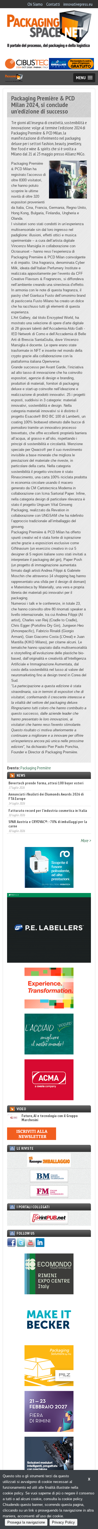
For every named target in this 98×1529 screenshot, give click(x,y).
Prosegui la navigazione (26, 1522)
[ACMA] (49, 1098)
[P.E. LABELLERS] (49, 961)
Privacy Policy (63, 1522)
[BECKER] (49, 1338)
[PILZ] (49, 1384)
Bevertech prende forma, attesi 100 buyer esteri (45, 783)
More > (86, 840)
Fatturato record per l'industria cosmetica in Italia (47, 810)
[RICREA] (49, 1053)
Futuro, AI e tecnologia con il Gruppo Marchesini (50, 1118)
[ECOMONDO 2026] (49, 1292)
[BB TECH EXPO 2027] (49, 1430)
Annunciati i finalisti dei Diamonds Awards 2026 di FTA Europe (46, 796)
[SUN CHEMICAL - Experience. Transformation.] (49, 1007)
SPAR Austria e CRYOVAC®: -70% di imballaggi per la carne (47, 823)
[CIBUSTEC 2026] (26, 68)
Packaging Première (35, 767)
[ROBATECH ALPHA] (49, 886)
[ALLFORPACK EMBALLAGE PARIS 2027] (71, 68)
